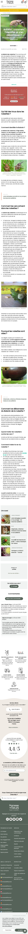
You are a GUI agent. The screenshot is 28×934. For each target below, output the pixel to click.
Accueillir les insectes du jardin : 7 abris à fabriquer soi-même (18, 541)
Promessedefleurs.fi (7, 911)
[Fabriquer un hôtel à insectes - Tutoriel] (5, 551)
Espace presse (4, 852)
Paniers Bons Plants (19, 851)
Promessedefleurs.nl (7, 900)
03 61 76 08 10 (15, 709)
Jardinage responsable (16, 547)
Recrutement (4, 849)
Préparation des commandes (18, 832)
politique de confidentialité (13, 780)
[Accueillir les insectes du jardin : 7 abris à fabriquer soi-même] (5, 540)
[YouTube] (17, 819)
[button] (22, 2)
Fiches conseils (6, 13)
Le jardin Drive (17, 856)
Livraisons (16, 835)
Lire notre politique (7, 926)
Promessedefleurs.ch (6, 909)
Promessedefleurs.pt (6, 897)
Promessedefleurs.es (6, 886)
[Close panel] (26, 913)
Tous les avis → (14, 753)
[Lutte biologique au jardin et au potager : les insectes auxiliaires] (5, 519)
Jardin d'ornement (5, 15)
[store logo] (10, 2)
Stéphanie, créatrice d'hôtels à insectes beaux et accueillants (15, 400)
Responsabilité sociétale (4, 846)
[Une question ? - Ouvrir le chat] (25, 931)
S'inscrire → (14, 774)
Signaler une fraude (6, 868)
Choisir (13, 537)
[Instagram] (7, 819)
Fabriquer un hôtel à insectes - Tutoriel (17, 551)
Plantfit (16, 844)
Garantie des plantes (19, 838)
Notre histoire (4, 834)
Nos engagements (5, 839)
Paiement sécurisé (19, 841)
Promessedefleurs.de (6, 881)
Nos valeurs (3, 842)
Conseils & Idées (18, 868)
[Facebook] (11, 819)
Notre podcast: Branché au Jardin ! (19, 878)
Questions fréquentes (6, 865)
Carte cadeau (17, 854)
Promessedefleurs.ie (7, 877)
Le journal (16, 865)
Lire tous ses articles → (14, 573)
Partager (15, 586)
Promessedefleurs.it (7, 889)
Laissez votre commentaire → (14, 598)
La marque (3, 831)
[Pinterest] (14, 819)
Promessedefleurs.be (6, 904)
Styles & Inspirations (19, 870)
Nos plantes (4, 837)
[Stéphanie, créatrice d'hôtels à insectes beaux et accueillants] (5, 530)
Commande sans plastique (18, 847)
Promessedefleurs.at (6, 893)
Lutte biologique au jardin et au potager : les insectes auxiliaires (15, 197)
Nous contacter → (14, 727)
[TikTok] (21, 819)
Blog (12, 526)
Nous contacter (5, 870)
